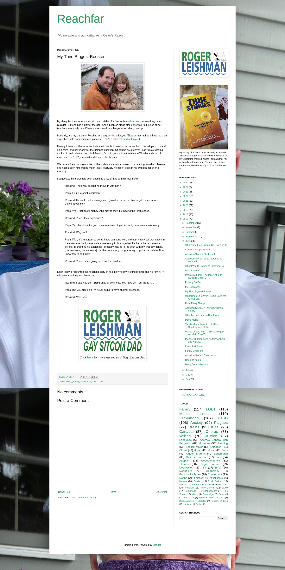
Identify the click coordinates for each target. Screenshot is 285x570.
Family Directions (194, 351)
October (190, 232)
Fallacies (223, 484)
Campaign (208, 494)
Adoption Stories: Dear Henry (200, 355)
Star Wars (187, 504)
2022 (186, 196)
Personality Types (190, 474)
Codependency (210, 460)
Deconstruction (186, 501)
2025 (186, 182)
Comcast (223, 494)
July (188, 241)
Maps (195, 494)
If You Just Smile (193, 346)
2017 (186, 219)
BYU (218, 467)
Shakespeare (210, 491)
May (188, 374)
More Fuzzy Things (195, 303)
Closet (183, 450)
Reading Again (193, 360)
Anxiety (196, 423)
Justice (211, 436)
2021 (186, 201)
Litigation (215, 446)
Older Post (161, 492)
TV (204, 467)
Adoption (184, 460)
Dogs (224, 450)
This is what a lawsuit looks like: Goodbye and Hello (201, 325)
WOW (225, 487)
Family (76, 381)
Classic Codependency (197, 249)
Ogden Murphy (196, 453)
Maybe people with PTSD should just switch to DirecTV (204, 333)
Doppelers (185, 470)
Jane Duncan (207, 487)
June (188, 370)
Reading (223, 443)
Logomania (221, 453)
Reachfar (80, 18)
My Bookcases (192, 287)
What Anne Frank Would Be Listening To (206, 245)
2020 (186, 205)
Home (113, 492)
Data (218, 457)
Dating (69, 381)
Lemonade (190, 491)
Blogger (157, 545)
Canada (186, 431)
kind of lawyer (130, 139)
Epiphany (199, 478)
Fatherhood (85, 381)
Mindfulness (216, 478)
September (192, 236)
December (191, 223)
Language (185, 439)
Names (183, 481)
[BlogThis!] (86, 377)
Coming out (215, 474)
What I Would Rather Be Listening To (204, 266)
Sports (202, 497)
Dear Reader (192, 270)
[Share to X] (90, 377)
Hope (197, 450)
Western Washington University (196, 484)
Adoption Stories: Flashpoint (200, 254)
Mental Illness (194, 414)
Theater (184, 464)
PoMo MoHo (191, 319)
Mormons (204, 443)
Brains (194, 427)
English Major (194, 446)
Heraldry (215, 501)
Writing (185, 436)
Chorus (212, 431)
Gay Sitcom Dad (196, 457)
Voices (212, 497)
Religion (189, 487)
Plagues (221, 423)
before (131, 121)
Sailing (199, 504)
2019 (186, 210)
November (191, 227)
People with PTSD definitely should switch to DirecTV (203, 276)
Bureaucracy (211, 470)
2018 (186, 214)
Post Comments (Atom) (84, 497)
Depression (186, 467)
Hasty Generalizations (196, 364)
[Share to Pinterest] (97, 377)
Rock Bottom (215, 481)
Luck (225, 501)
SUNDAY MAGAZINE (193, 394)
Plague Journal (210, 464)
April (188, 379)
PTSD (223, 418)
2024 (186, 187)
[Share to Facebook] (93, 377)
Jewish (197, 481)
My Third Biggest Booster (198, 291)
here (90, 357)
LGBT (100, 381)
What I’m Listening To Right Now (202, 315)
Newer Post (64, 492)
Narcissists (188, 497)
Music (211, 450)
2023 (186, 191)
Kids (94, 381)
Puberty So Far (193, 282)
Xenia (222, 497)
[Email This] (82, 377)
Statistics (202, 501)
